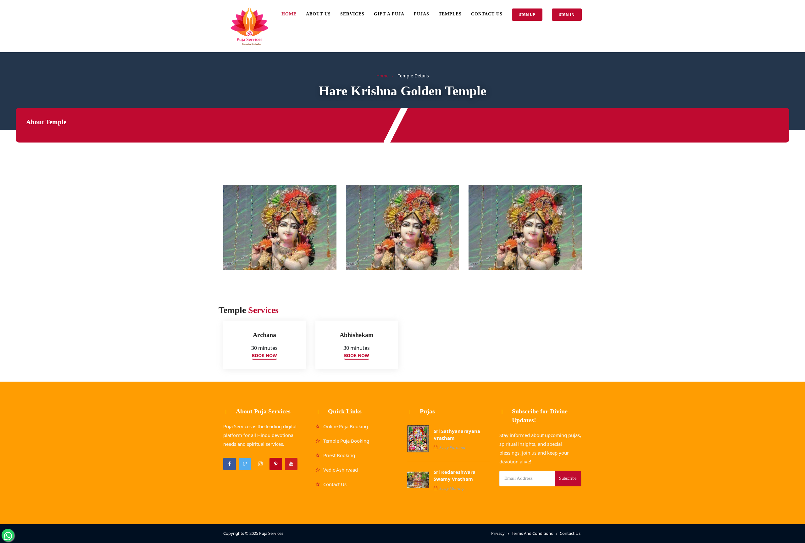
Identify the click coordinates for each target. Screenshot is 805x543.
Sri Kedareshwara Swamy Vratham (454, 475)
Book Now (264, 355)
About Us (318, 14)
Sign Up (527, 14)
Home (289, 14)
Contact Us (486, 14)
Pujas (421, 14)
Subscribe (567, 478)
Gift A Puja (389, 14)
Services (352, 14)
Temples (450, 14)
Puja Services (271, 533)
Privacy (498, 533)
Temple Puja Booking (346, 441)
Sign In (567, 14)
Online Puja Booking (345, 426)
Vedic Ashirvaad (340, 470)
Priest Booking (339, 455)
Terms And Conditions (532, 533)
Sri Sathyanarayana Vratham (457, 434)
